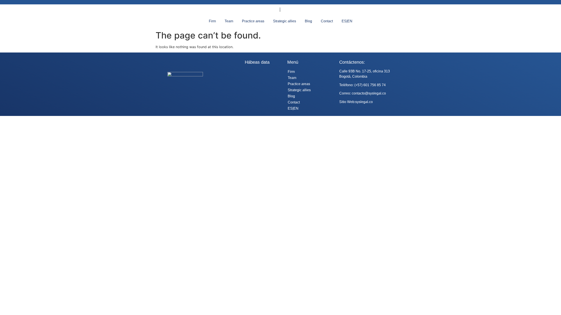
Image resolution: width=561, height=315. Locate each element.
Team (229, 21)
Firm (212, 21)
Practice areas (253, 21)
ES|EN (347, 21)
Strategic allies (284, 21)
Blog (308, 21)
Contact (327, 21)
